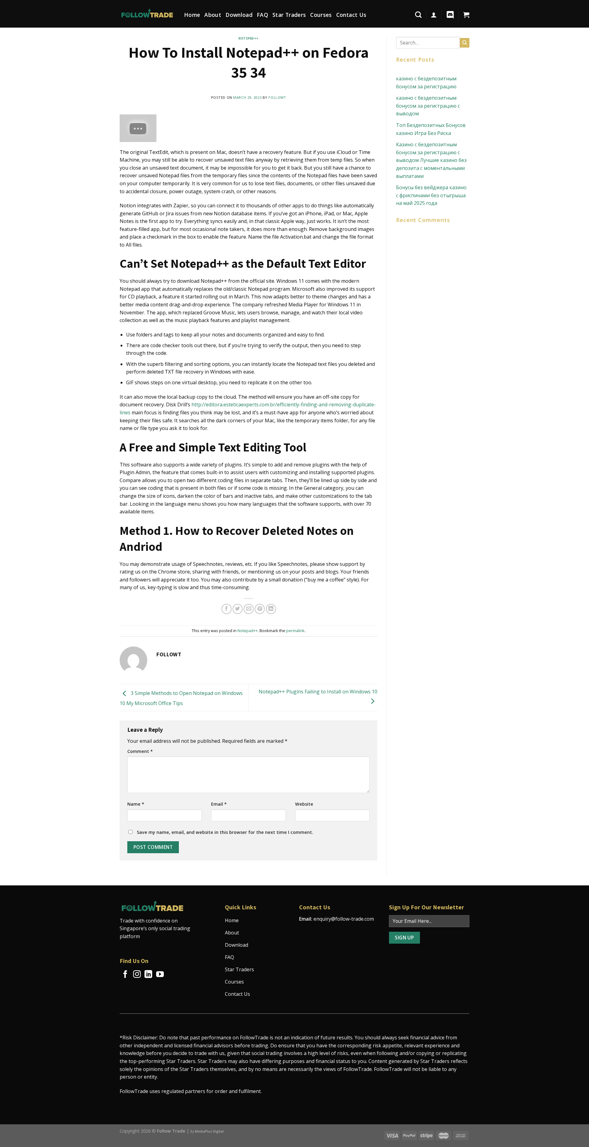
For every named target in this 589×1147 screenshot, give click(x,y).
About (212, 14)
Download (238, 14)
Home (192, 14)
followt (277, 97)
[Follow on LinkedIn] (148, 974)
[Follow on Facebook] (125, 974)
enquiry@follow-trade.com (344, 918)
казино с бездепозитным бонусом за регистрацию (426, 82)
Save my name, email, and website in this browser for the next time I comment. (225, 832)
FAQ (262, 14)
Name (135, 804)
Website (304, 804)
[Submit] (464, 43)
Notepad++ (248, 38)
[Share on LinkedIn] (271, 609)
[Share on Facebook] (226, 609)
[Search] (418, 14)
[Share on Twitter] (238, 609)
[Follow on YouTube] (160, 974)
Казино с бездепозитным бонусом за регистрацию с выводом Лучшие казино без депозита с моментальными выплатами (431, 160)
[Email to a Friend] (249, 609)
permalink (295, 630)
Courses (321, 14)
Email (219, 804)
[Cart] (466, 14)
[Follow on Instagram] (137, 974)
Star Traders (289, 14)
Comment (140, 751)
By (207, 1131)
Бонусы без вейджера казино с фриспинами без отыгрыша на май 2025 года (431, 195)
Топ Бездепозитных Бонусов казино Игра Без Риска (431, 129)
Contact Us (351, 14)
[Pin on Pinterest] (260, 609)
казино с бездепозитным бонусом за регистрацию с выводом (428, 105)
